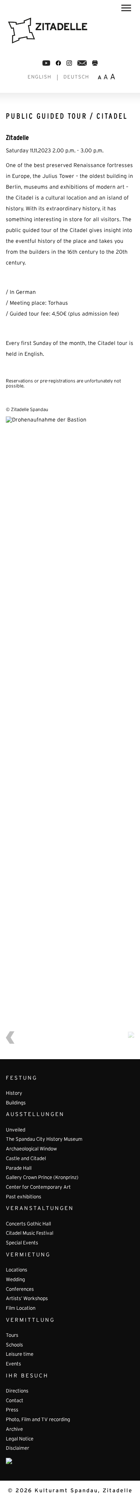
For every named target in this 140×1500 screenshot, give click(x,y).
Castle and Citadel (26, 1159)
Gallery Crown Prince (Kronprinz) (42, 1178)
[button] (126, 9)
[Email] (82, 63)
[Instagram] (69, 63)
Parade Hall (19, 1168)
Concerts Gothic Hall (28, 1224)
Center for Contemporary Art (38, 1187)
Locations (16, 1270)
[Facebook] (46, 63)
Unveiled (15, 1130)
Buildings (16, 1103)
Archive (14, 1429)
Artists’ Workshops (27, 1299)
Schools (14, 1345)
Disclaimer (17, 1448)
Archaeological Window (31, 1149)
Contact (14, 1401)
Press (12, 1410)
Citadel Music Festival (29, 1233)
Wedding (15, 1280)
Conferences (20, 1289)
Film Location (20, 1308)
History (14, 1093)
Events (13, 1364)
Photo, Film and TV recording (38, 1420)
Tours (12, 1335)
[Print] (95, 63)
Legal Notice (19, 1439)
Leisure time (19, 1354)
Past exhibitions (23, 1197)
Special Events (22, 1243)
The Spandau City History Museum (44, 1139)
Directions (17, 1391)
